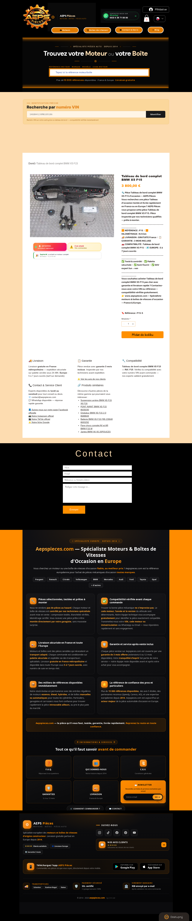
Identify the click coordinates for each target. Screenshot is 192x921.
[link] (147, 18)
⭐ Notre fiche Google (39, 422)
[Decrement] (124, 324)
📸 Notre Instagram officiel (41, 416)
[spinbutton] (128, 324)
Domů (31, 163)
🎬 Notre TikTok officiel (39, 419)
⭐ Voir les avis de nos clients (92, 379)
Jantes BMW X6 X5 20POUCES (96, 431)
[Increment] (133, 324)
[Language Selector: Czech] (159, 18)
